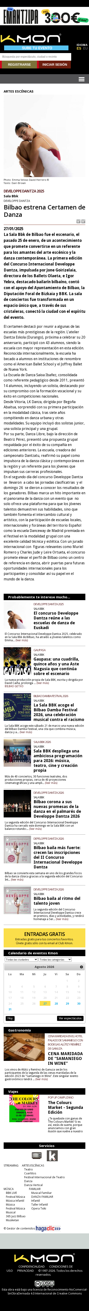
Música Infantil (15, 1201)
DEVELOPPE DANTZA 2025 (49, 604)
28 (56, 1003)
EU (85, 48)
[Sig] (81, 967)
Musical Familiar (41, 1193)
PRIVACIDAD (25, 1271)
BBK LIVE (11, 1193)
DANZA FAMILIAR (42, 1197)
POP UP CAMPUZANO (60, 1097)
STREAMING (11, 1165)
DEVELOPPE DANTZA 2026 (49, 793)
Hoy (10, 1018)
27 (45, 1003)
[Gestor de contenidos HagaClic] (48, 1229)
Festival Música (15, 1197)
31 (10, 1009)
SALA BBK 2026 (42, 742)
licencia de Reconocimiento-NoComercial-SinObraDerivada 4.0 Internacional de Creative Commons (47, 1291)
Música (10, 1204)
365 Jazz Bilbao (16, 1216)
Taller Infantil (39, 1204)
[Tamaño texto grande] (83, 221)
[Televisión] (36, 1160)
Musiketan (12, 1220)
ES (79, 48)
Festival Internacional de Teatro (44, 1177)
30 (78, 1003)
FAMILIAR (35, 1189)
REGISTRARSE (19, 64)
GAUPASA (39, 650)
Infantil (35, 1201)
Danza (28, 1181)
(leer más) (22, 640)
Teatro (28, 1169)
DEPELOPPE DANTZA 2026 (49, 838)
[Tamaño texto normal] (78, 221)
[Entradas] (52, 1160)
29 (67, 1003)
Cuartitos (30, 1173)
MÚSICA (9, 1189)
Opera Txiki (38, 1208)
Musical (11, 1212)
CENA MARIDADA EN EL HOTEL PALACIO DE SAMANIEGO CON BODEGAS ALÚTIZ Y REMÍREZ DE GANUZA (65, 1042)
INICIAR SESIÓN (54, 64)
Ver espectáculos (70, 1018)
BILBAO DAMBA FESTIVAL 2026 (51, 696)
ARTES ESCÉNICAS (33, 1165)
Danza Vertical (33, 1185)
